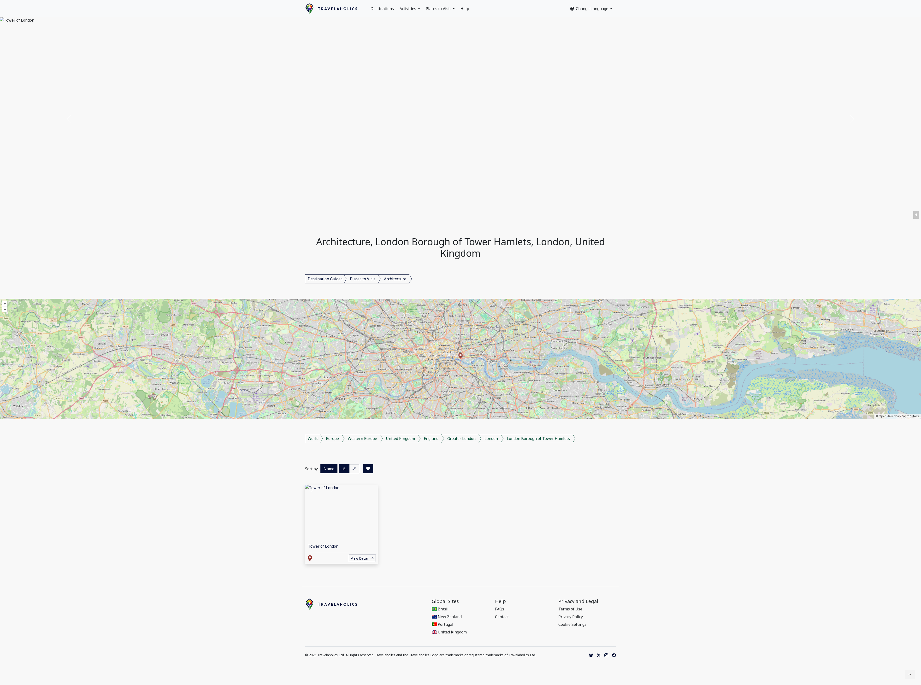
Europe (332, 438)
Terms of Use (570, 609)
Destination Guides (325, 278)
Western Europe (362, 438)
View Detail (359, 558)
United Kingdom (400, 438)
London (491, 438)
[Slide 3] (469, 214)
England (431, 438)
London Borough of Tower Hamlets (538, 438)
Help (464, 8)
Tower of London (323, 546)
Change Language (592, 8)
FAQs (499, 609)
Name (329, 468)
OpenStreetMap (890, 416)
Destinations (382, 8)
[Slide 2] (460, 214)
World (313, 438)
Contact (502, 616)
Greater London (461, 438)
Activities (408, 8)
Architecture (395, 278)
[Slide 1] (451, 214)
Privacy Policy (570, 616)
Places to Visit (439, 8)
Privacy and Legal (578, 601)
